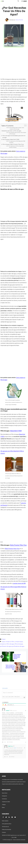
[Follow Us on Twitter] (6, 817)
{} (17, 696)
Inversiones (4, 798)
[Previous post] (2, 657)
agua (3, 641)
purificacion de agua (5, 646)
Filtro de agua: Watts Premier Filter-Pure (13, 144)
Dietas (3, 807)
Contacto (4, 832)
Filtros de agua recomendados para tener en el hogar (13, 136)
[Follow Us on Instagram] (12, 817)
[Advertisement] (14, 63)
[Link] (15, 696)
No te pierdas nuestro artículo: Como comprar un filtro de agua (17, 128)
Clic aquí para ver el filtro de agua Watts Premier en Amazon (16, 146)
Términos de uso (5, 826)
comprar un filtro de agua (7, 644)
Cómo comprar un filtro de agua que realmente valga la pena (10, 667)
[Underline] (6, 696)
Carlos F (15, 747)
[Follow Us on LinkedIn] (9, 817)
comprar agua (19, 641)
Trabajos (4, 804)
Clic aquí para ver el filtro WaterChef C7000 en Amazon (17, 142)
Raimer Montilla (19, 19)
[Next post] (26, 667)
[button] (18, 1)
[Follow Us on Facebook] (3, 817)
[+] (19, 696)
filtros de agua (19, 644)
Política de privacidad (6, 829)
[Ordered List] (9, 696)
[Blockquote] (12, 696)
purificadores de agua (18, 646)
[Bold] (3, 696)
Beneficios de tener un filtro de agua (11, 130)
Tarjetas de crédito (6, 801)
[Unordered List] (11, 696)
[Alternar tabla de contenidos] (24, 125)
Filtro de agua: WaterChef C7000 (10, 139)
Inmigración (4, 795)
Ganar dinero (4, 793)
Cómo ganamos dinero (6, 823)
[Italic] (5, 696)
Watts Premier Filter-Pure (18, 545)
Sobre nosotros (5, 820)
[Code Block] (14, 696)
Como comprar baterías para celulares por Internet (17, 656)
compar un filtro (9, 641)
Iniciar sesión (5, 688)
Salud (3, 639)
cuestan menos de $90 (19, 583)
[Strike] (8, 696)
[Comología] (2, 1)
